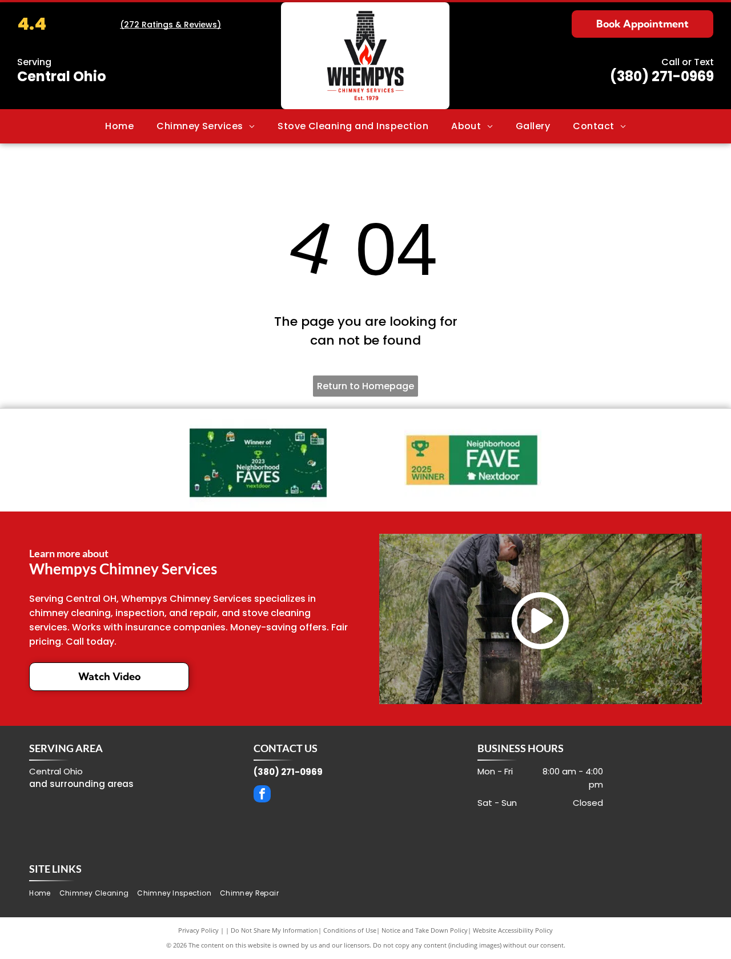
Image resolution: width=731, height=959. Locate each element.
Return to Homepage (365, 386)
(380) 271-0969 (662, 76)
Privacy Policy (198, 930)
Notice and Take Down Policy (424, 930)
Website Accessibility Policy (513, 930)
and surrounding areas (81, 784)
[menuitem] (119, 126)
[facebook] (262, 795)
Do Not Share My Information (274, 930)
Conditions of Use (349, 930)
